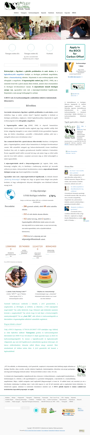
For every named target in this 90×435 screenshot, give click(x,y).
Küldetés (7, 397)
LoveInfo (7, 401)
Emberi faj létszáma (52, 399)
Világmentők (21, 397)
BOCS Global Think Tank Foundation (33, 430)
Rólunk (13, 397)
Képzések (73, 397)
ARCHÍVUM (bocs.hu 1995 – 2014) (50, 401)
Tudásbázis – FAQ (40, 399)
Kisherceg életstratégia (12, 179)
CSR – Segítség (65, 397)
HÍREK (71, 401)
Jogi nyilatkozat (45, 430)
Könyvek (79, 399)
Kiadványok (72, 399)
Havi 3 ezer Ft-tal (54, 397)
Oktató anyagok (16, 401)
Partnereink (45, 397)
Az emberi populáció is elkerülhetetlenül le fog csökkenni (77, 189)
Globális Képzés (9, 399)
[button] (7, 28)
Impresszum (62, 430)
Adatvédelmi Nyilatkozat (54, 430)
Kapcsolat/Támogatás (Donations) (30, 401)
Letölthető (31, 399)
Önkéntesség (37, 397)
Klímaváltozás (63, 399)
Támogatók (29, 397)
